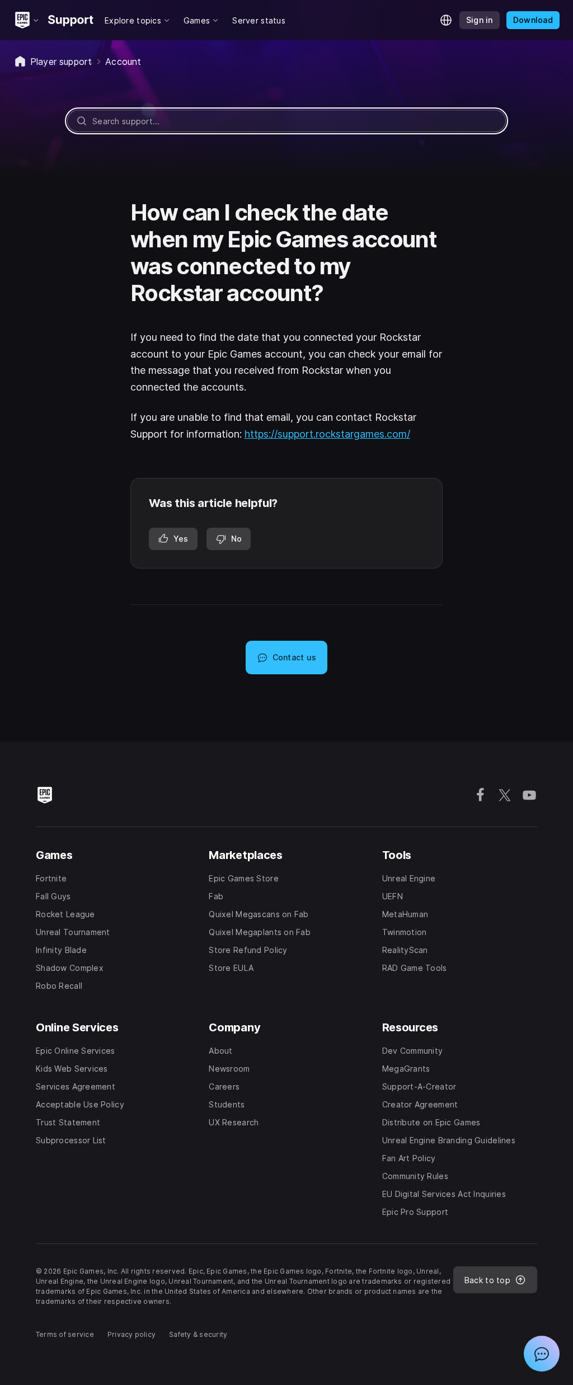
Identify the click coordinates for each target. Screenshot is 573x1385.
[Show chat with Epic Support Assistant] (542, 1354)
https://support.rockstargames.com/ (327, 434)
